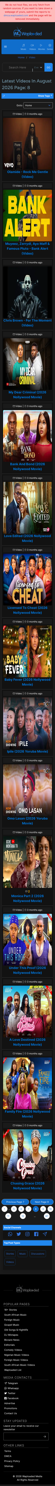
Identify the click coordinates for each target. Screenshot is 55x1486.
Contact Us (10, 1413)
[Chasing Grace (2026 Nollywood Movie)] (27, 1155)
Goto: (20, 105)
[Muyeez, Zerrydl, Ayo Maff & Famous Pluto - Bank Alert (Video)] (27, 215)
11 (8, 1216)
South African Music (15, 1314)
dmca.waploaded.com (16, 15)
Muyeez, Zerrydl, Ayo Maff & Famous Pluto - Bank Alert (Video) (27, 248)
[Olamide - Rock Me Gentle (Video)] (27, 143)
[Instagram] (27, 1234)
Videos (10, 1261)
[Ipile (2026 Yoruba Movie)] (27, 723)
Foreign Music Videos (16, 1359)
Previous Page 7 (15, 1201)
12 (23, 1216)
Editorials (9, 1344)
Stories (10, 1253)
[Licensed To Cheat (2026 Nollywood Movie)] (27, 579)
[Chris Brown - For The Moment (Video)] (27, 292)
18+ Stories (10, 1309)
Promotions (10, 1408)
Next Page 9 (42, 1201)
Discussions (37, 1253)
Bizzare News (11, 1339)
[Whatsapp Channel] (10, 1234)
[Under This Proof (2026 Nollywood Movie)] (27, 939)
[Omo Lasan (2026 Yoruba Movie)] (27, 790)
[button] (5, 46)
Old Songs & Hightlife (16, 1329)
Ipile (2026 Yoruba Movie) (27, 751)
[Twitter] (18, 1234)
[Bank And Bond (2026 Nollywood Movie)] (27, 436)
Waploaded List (12, 1369)
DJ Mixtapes (11, 1334)
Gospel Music (11, 1324)
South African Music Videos (19, 1364)
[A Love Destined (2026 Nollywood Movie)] (27, 1011)
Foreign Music (12, 1319)
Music (22, 1253)
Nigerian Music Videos (16, 1354)
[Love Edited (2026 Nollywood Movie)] (27, 508)
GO (48, 67)
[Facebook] (36, 1234)
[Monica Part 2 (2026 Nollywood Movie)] (27, 862)
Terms (7, 1451)
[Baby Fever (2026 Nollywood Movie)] (27, 651)
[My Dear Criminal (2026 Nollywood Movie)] (27, 364)
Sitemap (8, 1466)
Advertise (9, 1403)
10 (50, 1209)
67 (46, 1216)
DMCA (7, 1456)
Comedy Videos (13, 1349)
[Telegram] (45, 1234)
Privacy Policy (12, 1461)
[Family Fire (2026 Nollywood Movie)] (27, 1083)
